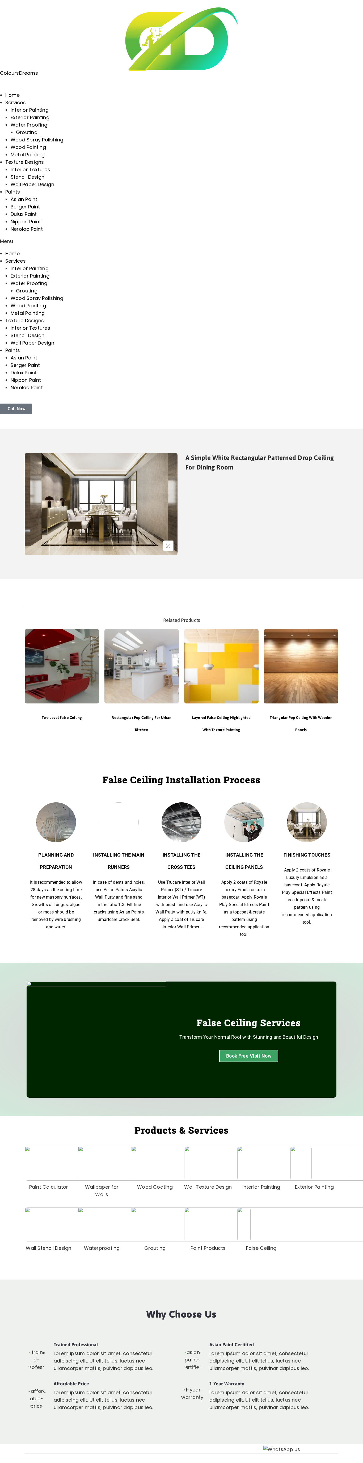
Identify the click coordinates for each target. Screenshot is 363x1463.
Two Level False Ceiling (62, 717)
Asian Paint (24, 199)
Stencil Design (27, 177)
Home (12, 95)
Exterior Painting (30, 117)
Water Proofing (29, 124)
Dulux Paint (24, 214)
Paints (12, 191)
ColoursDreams (19, 73)
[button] (181, 241)
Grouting (26, 132)
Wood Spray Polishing (37, 139)
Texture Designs (24, 162)
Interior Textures (30, 169)
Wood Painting (28, 147)
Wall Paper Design (32, 184)
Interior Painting (30, 110)
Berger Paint (25, 206)
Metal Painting (28, 154)
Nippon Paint (26, 221)
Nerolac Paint (27, 229)
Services (15, 102)
